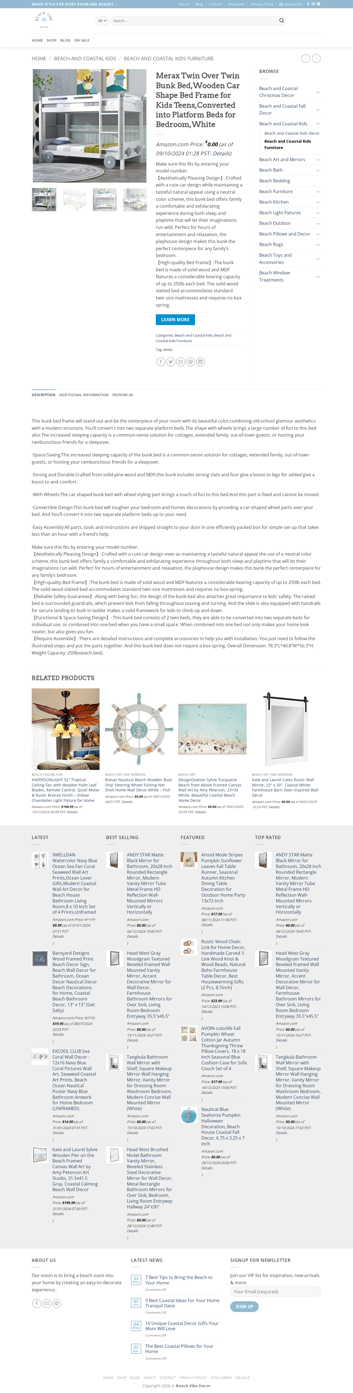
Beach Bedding (274, 181)
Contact (215, 4)
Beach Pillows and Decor (284, 234)
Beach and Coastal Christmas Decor (278, 92)
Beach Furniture (276, 191)
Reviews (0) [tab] (123, 394)
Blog (199, 4)
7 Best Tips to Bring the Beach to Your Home (179, 1280)
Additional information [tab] (84, 394)
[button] (290, 4)
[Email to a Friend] (180, 361)
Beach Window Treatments (274, 276)
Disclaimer (236, 4)
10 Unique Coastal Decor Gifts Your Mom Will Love (182, 1326)
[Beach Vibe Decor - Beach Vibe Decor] (59, 20)
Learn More (175, 320)
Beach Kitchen (274, 202)
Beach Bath (271, 170)
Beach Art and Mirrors (282, 159)
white (167, 349)
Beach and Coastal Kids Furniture (169, 58)
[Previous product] (316, 58)
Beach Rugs (271, 244)
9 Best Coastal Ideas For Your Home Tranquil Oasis (182, 1303)
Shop (52, 40)
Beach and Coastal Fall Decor (282, 109)
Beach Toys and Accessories (275, 258)
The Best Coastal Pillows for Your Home (179, 1349)
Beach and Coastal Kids (85, 58)
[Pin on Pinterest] (190, 361)
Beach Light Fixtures (280, 213)
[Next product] (305, 58)
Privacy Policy (262, 4)
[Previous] (41, 125)
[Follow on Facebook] (308, 4)
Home (37, 40)
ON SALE (81, 40)
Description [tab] (43, 394)
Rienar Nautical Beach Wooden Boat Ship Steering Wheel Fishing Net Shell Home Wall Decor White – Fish (138, 784)
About (184, 4)
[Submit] (281, 21)
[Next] (138, 125)
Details (221, 153)
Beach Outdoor (275, 223)
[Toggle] (318, 92)
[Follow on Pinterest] (318, 4)
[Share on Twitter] (170, 361)
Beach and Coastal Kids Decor (292, 133)
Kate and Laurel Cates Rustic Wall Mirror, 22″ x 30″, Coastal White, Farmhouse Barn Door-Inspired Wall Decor (285, 787)
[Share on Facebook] (160, 361)
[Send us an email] (313, 4)
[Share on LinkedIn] (200, 361)
